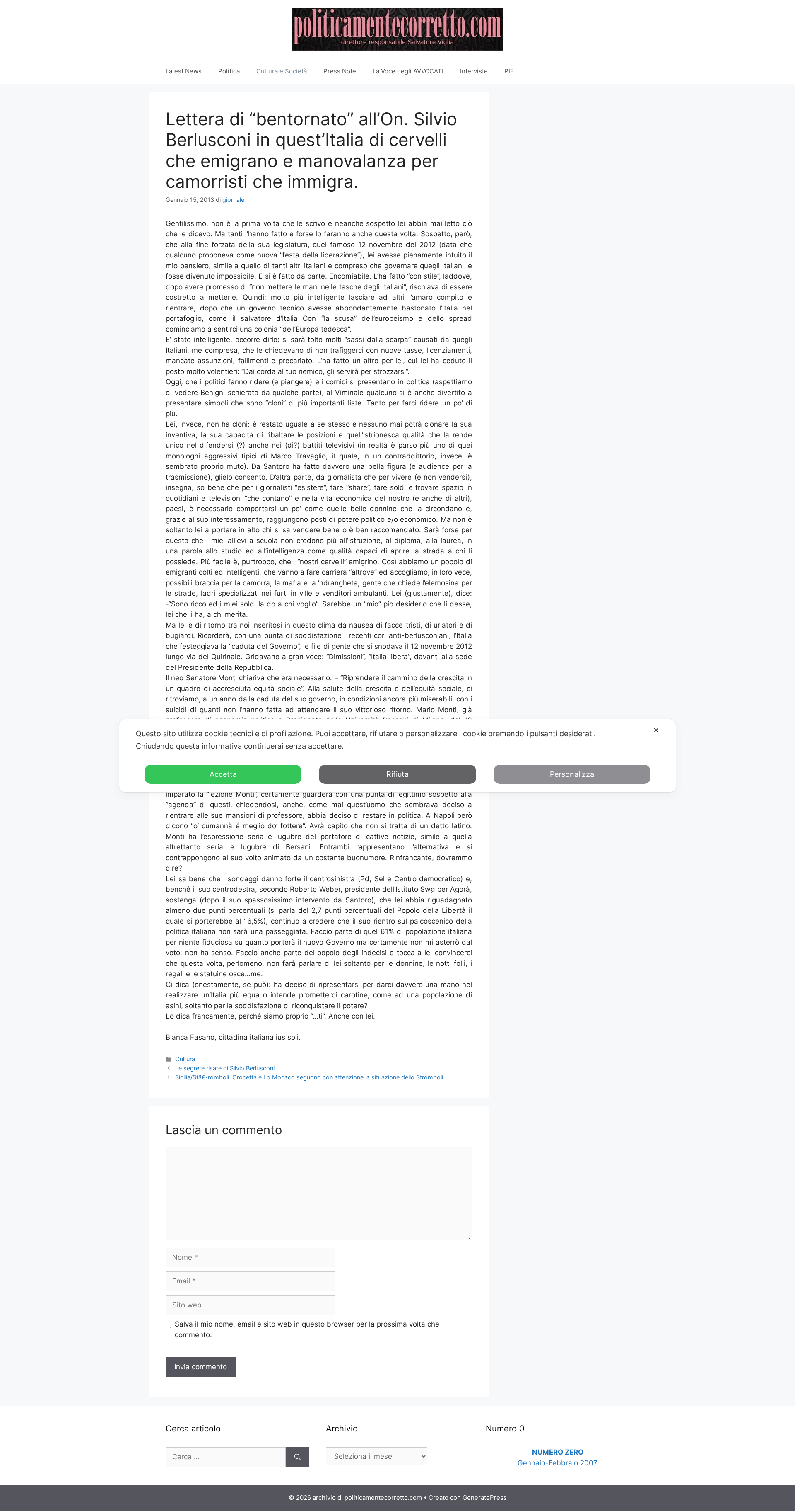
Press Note (339, 71)
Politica (229, 71)
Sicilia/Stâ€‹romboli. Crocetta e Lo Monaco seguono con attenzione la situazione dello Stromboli (309, 1077)
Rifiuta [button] (397, 774)
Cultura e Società (281, 71)
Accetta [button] (223, 774)
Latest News (184, 71)
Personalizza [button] (572, 774)
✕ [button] (656, 730)
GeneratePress (485, 1497)
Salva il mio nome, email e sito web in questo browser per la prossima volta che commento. (307, 1329)
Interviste (474, 71)
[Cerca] (297, 1457)
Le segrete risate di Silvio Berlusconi (225, 1068)
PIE (509, 71)
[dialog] (397, 755)
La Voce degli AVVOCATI (408, 71)
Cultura (185, 1058)
